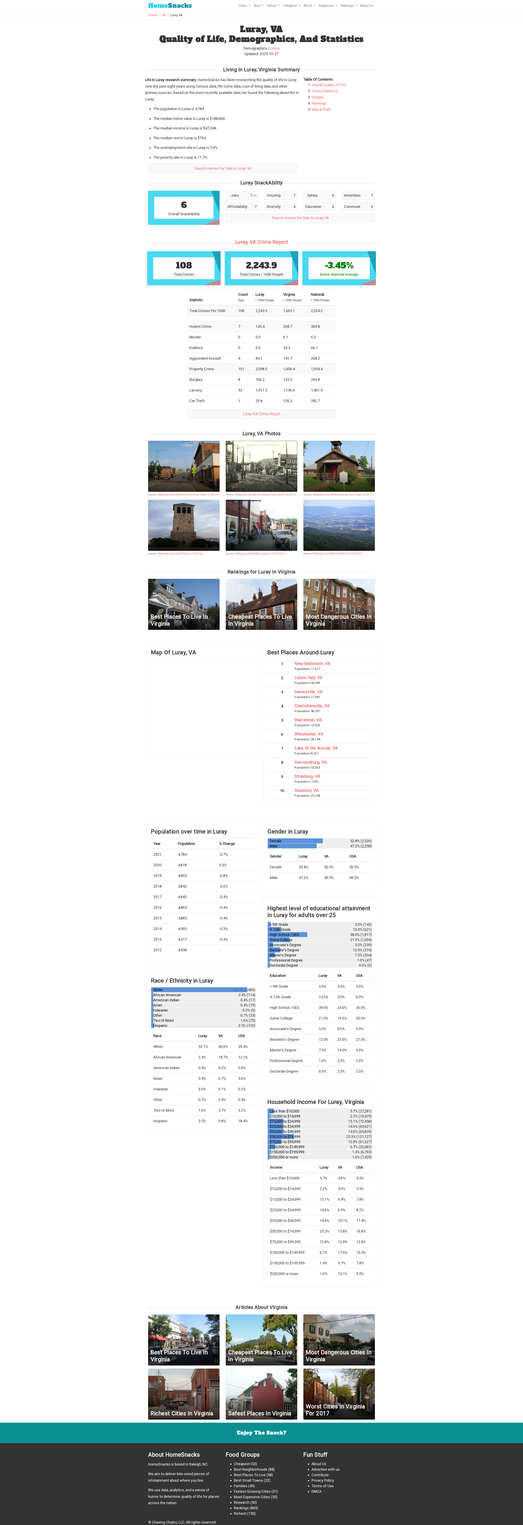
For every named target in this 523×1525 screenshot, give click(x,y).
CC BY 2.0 (213, 494)
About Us (366, 6)
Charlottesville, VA (312, 705)
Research (241, 1502)
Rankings (319, 103)
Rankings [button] (347, 6)
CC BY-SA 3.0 (354, 553)
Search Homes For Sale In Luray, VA (222, 168)
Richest (240, 1513)
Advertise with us (326, 1469)
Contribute (320, 1475)
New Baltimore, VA (313, 663)
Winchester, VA (309, 734)
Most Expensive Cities (252, 1497)
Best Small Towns (248, 1480)
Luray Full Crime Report (261, 414)
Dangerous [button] (326, 6)
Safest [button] (272, 6)
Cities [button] (243, 6)
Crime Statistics (325, 91)
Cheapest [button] (290, 6)
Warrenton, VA (308, 719)
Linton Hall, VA (309, 677)
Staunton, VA (307, 790)
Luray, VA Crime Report (261, 242)
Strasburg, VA (307, 776)
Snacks (170, 5)
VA (164, 15)
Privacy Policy (323, 1480)
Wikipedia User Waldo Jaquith (252, 553)
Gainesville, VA (309, 691)
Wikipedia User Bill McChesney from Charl (182, 494)
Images (318, 97)
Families (240, 1486)
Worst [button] (308, 6)
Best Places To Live (250, 1475)
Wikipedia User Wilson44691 (329, 553)
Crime (275, 48)
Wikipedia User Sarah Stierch (174, 553)
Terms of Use (323, 1486)
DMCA (317, 1491)
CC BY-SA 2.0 (278, 553)
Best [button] (257, 6)
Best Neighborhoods (250, 1469)
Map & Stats (321, 109)
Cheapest (242, 1464)
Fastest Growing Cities (252, 1491)
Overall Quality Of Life (329, 85)
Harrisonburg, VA (311, 762)
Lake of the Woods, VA (316, 748)
